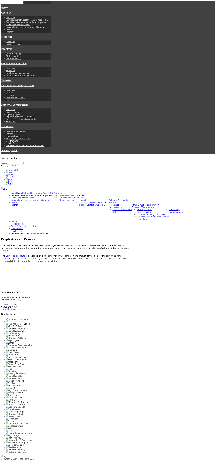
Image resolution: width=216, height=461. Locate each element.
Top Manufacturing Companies (20, 117)
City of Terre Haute (16, 255)
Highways (10, 95)
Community (7, 126)
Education (10, 70)
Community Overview (16, 131)
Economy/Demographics (14, 104)
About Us (6, 12)
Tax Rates (6, 80)
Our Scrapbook (9, 150)
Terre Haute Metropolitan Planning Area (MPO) (27, 20)
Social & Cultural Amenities (18, 138)
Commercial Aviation (15, 97)
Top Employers (13, 114)
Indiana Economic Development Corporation (26, 27)
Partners (10, 32)
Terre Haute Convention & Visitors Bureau (25, 145)
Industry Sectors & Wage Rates (20, 75)
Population (11, 121)
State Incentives (13, 56)
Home (4, 7)
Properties (6, 36)
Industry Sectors (13, 112)
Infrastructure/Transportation (17, 85)
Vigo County (30, 258)
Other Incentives (13, 58)
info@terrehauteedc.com (14, 309)
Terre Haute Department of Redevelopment (26, 22)
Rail (7, 100)
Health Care (11, 143)
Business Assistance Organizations (22, 119)
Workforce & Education (13, 63)
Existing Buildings (14, 44)
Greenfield (10, 41)
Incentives (6, 48)
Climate (9, 134)
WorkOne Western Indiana (18, 24)
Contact (10, 29)
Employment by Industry (17, 73)
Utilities (9, 93)
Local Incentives (13, 54)
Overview (10, 17)
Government (12, 141)
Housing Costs (13, 136)
